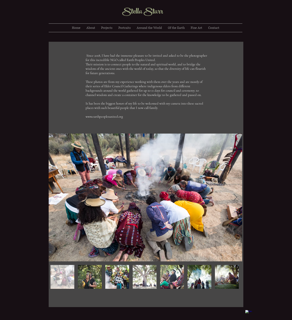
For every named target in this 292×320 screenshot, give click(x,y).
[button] (106, 28)
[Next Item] (235, 197)
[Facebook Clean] (248, 313)
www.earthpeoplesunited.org (104, 116)
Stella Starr (143, 12)
